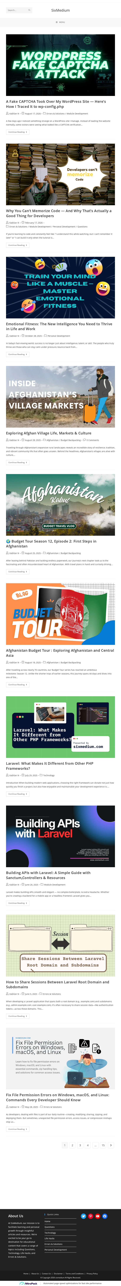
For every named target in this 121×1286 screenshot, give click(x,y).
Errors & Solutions (55, 113)
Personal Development (64, 226)
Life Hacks (49, 1238)
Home (47, 1221)
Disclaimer (58, 1273)
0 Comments (93, 440)
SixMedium (60, 10)
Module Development (77, 113)
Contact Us (46, 1273)
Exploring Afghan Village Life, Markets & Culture (48, 433)
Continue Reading (19, 133)
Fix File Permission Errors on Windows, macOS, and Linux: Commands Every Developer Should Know (57, 1097)
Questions (82, 226)
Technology (48, 775)
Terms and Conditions (75, 1273)
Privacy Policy (92, 1273)
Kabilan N (14, 113)
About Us (35, 1273)
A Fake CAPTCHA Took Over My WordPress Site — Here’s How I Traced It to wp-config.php (56, 104)
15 (103, 1145)
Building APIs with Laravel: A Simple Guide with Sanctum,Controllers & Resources (48, 875)
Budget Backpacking (71, 440)
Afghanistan (53, 440)
